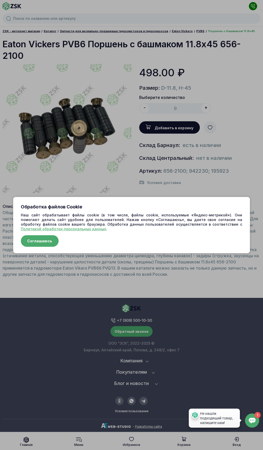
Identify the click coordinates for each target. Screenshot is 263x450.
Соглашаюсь (39, 241)
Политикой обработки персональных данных (63, 229)
